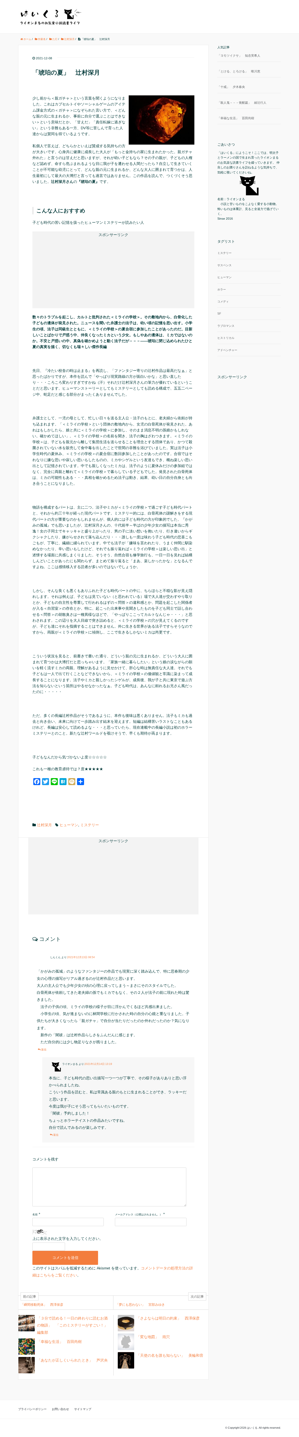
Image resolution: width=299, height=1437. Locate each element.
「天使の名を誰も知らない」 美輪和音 (169, 1355)
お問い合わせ (60, 1409)
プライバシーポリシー (32, 1409)
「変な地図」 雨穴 (153, 1337)
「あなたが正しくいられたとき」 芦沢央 (72, 1360)
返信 (43, 1049)
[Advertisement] (76, 269)
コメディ (223, 301)
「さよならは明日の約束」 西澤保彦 (168, 1318)
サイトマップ (82, 1409)
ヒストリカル (225, 338)
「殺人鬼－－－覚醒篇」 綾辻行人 (241, 102)
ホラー (221, 289)
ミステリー (89, 825)
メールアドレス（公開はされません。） (138, 1214)
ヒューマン (69, 825)
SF (219, 313)
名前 (35, 1214)
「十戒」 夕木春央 (231, 87)
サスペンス (224, 265)
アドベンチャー (227, 350)
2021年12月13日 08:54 (81, 957)
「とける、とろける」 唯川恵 (238, 71)
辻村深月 (44, 825)
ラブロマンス (225, 325)
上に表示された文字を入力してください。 (67, 1239)
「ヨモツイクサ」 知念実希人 (238, 55)
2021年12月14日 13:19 (98, 1064)
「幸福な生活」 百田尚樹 (59, 1342)
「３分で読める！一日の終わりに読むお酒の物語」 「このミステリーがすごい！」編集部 (72, 1325)
